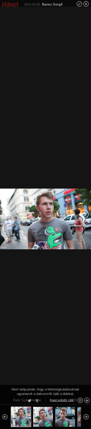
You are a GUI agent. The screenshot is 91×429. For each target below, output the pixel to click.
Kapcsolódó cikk (62, 400)
